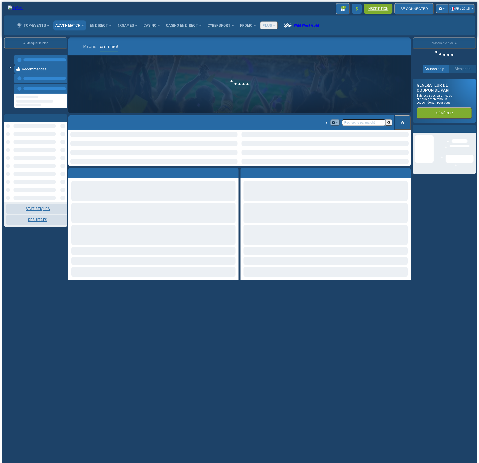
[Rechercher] (406, 46)
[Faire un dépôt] (357, 9)
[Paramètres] (442, 8)
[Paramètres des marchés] (335, 122)
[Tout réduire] (403, 122)
